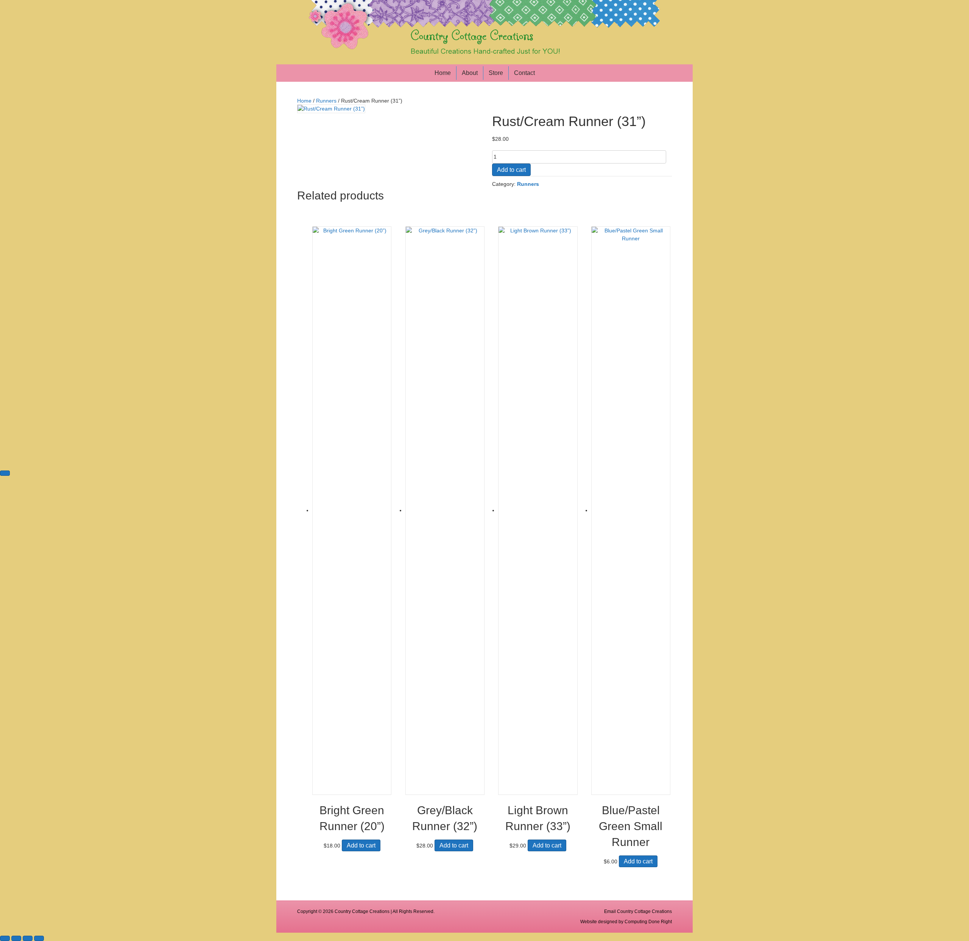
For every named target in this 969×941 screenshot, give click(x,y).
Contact (524, 73)
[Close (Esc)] (39, 938)
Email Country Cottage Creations (638, 911)
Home (443, 73)
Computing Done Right (648, 921)
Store (496, 73)
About (470, 73)
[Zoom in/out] (5, 938)
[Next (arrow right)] (5, 473)
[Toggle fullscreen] (16, 938)
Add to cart (511, 170)
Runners (326, 101)
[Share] (28, 938)
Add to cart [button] (361, 845)
